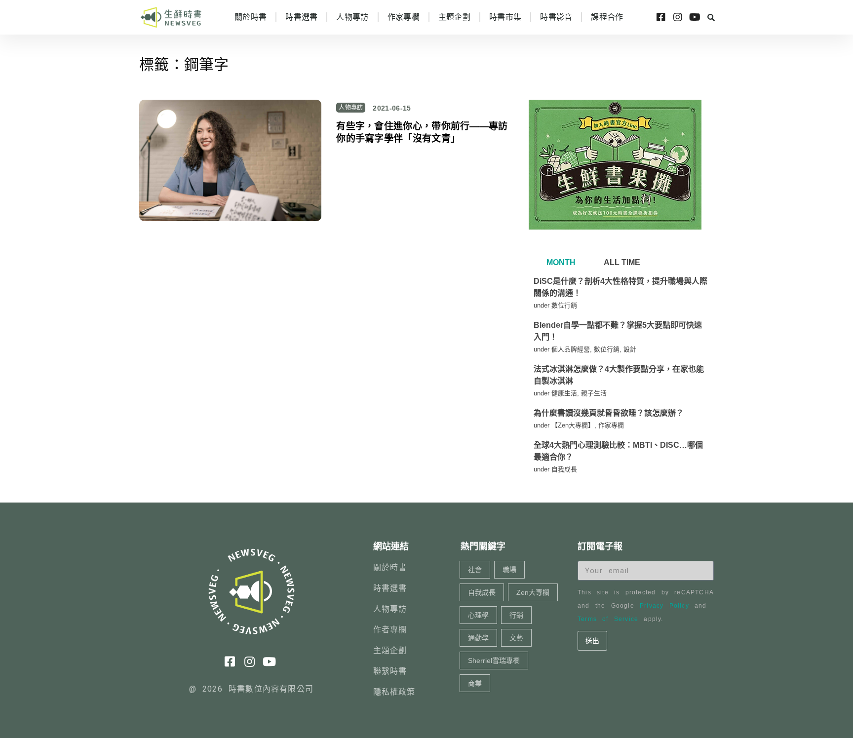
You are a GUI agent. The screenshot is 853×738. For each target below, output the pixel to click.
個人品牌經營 (570, 349)
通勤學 (478, 638)
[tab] (560, 262)
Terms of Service (608, 619)
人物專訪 (352, 17)
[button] (710, 17)
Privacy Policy (664, 605)
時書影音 (556, 17)
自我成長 (564, 469)
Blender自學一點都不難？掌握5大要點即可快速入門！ (618, 331)
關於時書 (250, 17)
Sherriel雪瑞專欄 (494, 660)
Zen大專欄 (532, 592)
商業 (475, 683)
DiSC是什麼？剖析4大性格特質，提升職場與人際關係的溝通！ (620, 287)
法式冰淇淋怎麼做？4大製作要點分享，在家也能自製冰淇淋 (619, 375)
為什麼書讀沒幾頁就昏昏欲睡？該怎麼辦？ (609, 413)
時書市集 (505, 17)
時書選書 (301, 17)
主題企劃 (454, 17)
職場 (509, 570)
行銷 (516, 615)
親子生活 (594, 393)
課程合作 (607, 17)
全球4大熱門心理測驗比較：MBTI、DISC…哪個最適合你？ (618, 451)
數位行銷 (564, 305)
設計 (629, 349)
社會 (475, 570)
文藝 (516, 638)
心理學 (478, 615)
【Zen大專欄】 (572, 425)
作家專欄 (404, 17)
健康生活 (564, 393)
